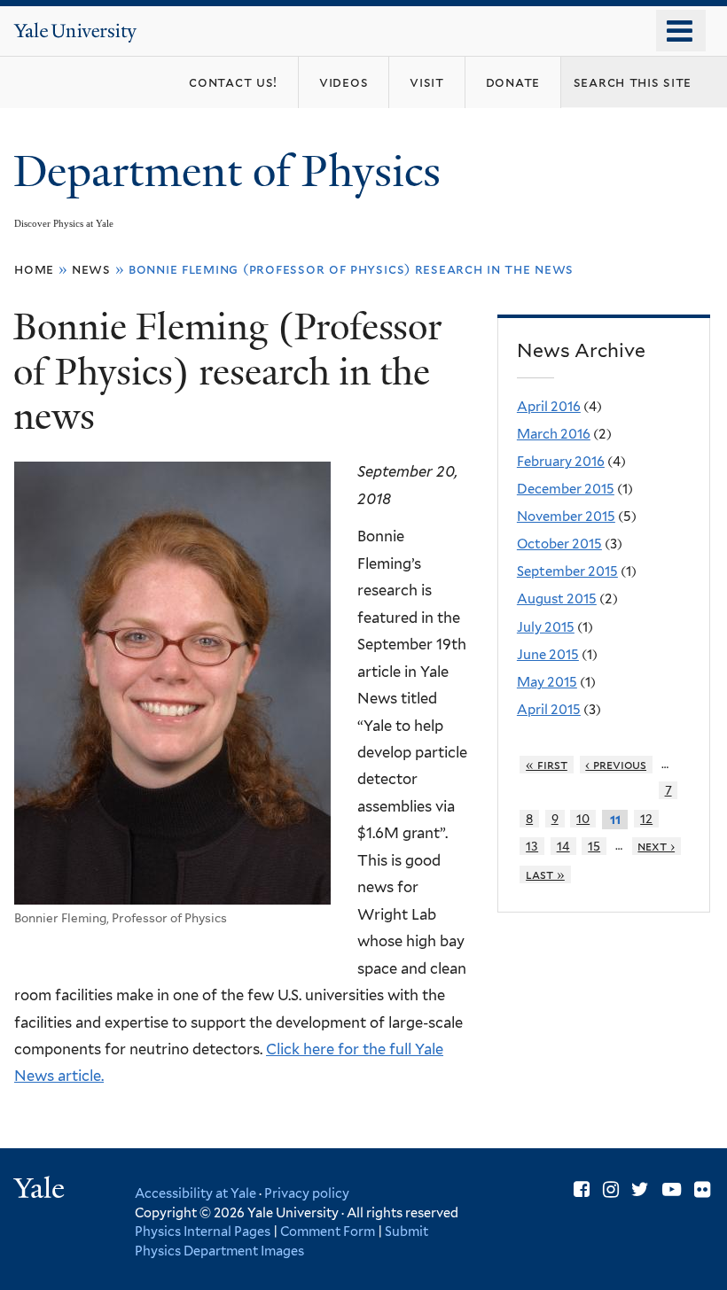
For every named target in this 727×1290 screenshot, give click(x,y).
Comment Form (327, 1231)
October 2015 (559, 544)
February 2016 (561, 462)
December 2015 (565, 489)
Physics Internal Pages (202, 1231)
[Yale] (41, 1190)
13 (532, 846)
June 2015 (548, 655)
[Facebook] (582, 1189)
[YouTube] (671, 1189)
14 (563, 846)
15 (594, 846)
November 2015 (566, 517)
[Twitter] (640, 1189)
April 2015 (549, 710)
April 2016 (549, 407)
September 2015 (567, 571)
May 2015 (547, 682)
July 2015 (546, 627)
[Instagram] (611, 1189)
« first (546, 765)
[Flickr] (702, 1189)
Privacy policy (306, 1193)
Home (34, 268)
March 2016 (553, 434)
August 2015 (557, 599)
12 (646, 819)
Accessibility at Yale (195, 1193)
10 (583, 819)
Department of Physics (232, 171)
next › (656, 846)
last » (545, 874)
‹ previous (615, 765)
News (91, 268)
